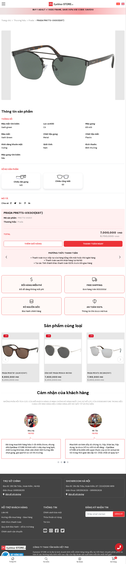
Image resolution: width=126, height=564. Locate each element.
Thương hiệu (20, 20)
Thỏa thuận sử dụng (52, 517)
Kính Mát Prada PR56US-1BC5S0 (58, 373)
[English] (122, 4)
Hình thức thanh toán (11, 522)
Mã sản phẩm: (10, 218)
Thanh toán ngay (93, 243)
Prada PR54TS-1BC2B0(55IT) (99, 373)
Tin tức (46, 522)
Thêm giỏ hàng (33, 243)
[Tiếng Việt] (118, 4)
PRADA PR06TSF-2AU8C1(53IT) (14, 373)
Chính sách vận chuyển (11, 531)
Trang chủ (6, 20)
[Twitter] (15, 203)
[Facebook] (11, 203)
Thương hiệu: (10, 222)
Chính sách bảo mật (52, 512)
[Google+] (20, 203)
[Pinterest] (25, 203)
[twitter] (62, 530)
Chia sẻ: (5, 203)
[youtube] (45, 530)
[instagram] (51, 530)
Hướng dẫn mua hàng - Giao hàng (16, 517)
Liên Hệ (4, 512)
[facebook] (57, 530)
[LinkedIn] (29, 203)
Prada (31, 20)
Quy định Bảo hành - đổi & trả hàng (17, 527)
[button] (119, 257)
